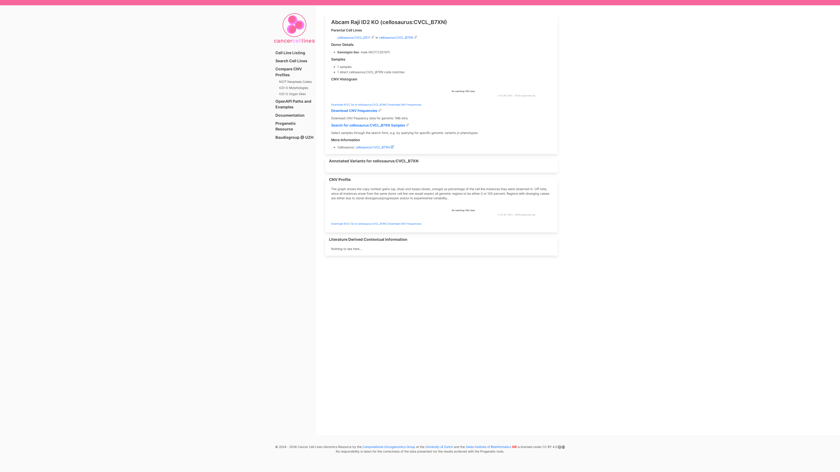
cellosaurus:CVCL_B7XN (396, 37)
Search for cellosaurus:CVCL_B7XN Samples (368, 125)
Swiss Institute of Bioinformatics (491, 447)
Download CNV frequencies (354, 111)
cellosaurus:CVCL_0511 (353, 37)
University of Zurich (439, 447)
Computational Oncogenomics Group (388, 447)
